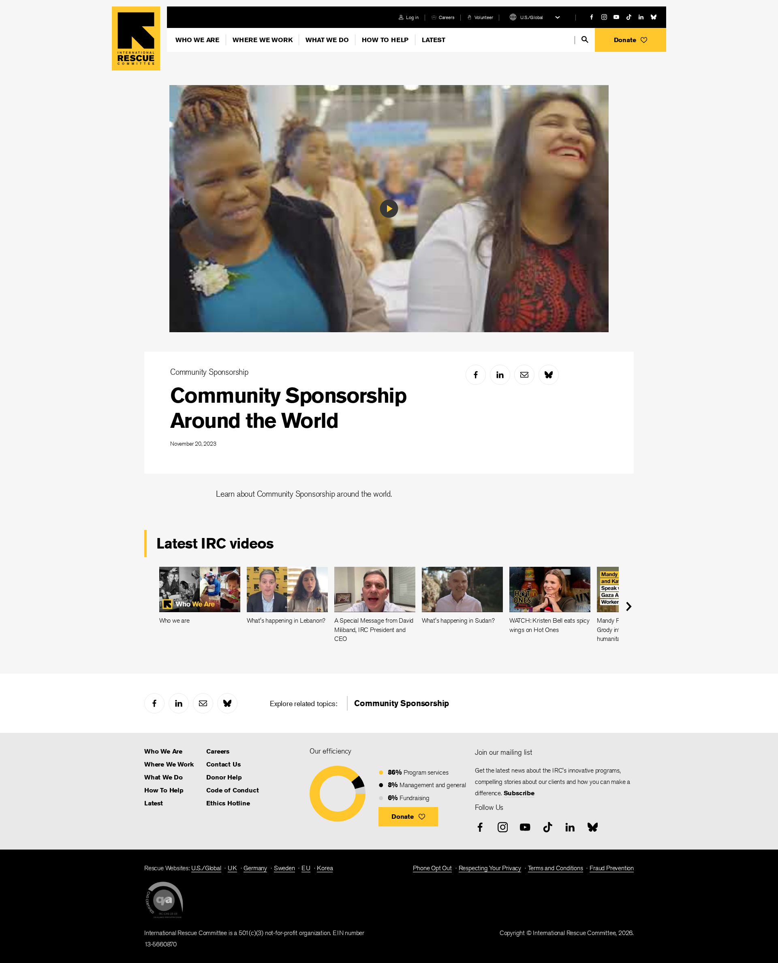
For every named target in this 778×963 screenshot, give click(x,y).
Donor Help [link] (224, 777)
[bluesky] (653, 17)
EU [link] (305, 868)
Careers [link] (447, 17)
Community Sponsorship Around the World (288, 408)
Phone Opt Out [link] (432, 868)
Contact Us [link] (223, 764)
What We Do (327, 40)
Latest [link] (153, 803)
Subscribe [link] (519, 793)
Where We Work (262, 40)
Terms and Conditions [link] (555, 868)
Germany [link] (255, 868)
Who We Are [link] (163, 751)
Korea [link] (325, 868)
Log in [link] (412, 17)
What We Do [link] (163, 777)
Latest (433, 40)
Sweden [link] (284, 868)
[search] (584, 39)
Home (136, 38)
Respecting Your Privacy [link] (490, 868)
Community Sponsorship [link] (401, 703)
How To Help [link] (164, 790)
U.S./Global (531, 17)
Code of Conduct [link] (232, 790)
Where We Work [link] (168, 764)
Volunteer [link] (483, 17)
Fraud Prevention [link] (612, 868)
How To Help (385, 40)
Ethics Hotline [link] (228, 803)
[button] (630, 40)
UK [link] (232, 868)
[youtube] (616, 17)
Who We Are (197, 40)
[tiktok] (629, 17)
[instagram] (604, 17)
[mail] (524, 375)
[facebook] (591, 17)
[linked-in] (641, 17)
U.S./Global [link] (206, 868)
